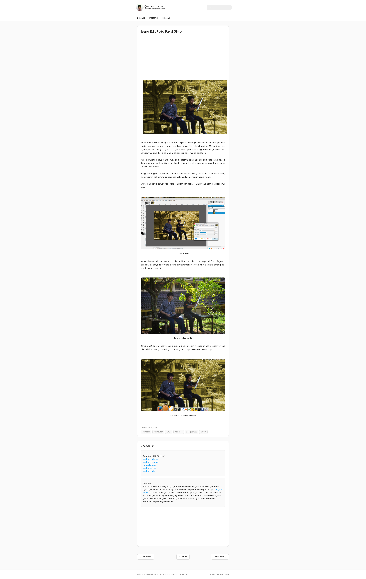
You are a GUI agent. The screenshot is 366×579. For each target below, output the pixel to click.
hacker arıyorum (151, 461)
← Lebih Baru (146, 557)
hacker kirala (149, 470)
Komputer (158, 432)
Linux (169, 432)
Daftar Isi (153, 17)
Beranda (141, 17)
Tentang (166, 17)
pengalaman (191, 432)
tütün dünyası (149, 464)
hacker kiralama (150, 458)
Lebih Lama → (220, 557)
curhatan (146, 432)
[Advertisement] (183, 56)
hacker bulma (149, 467)
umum (203, 432)
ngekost (178, 432)
